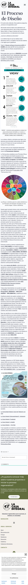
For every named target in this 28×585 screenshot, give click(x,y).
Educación (3, 539)
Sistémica (3, 541)
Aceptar (14, 569)
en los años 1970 (17, 170)
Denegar (14, 573)
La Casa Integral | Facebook (8, 419)
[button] (26, 554)
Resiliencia (3, 537)
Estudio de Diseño (9, 440)
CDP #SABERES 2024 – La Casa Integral (14, 369)
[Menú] (24, 5)
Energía (3, 534)
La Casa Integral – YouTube (8, 425)
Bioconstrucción (5, 532)
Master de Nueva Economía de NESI (15, 45)
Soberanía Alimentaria (6, 544)
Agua (2, 530)
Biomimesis (5, 329)
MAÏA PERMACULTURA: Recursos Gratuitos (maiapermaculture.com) (12, 283)
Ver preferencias (14, 578)
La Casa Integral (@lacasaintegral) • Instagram (13, 416)
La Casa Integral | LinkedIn (8, 422)
